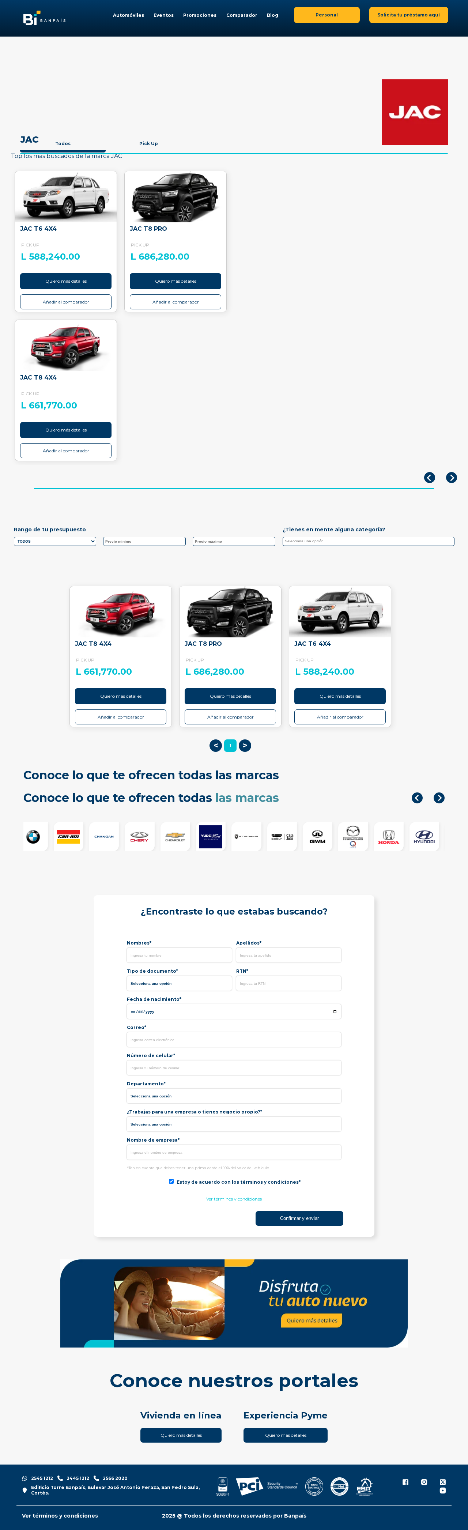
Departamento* (146, 1083)
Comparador (241, 15)
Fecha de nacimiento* (154, 999)
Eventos (164, 15)
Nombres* (139, 943)
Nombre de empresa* (153, 1140)
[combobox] (368, 541)
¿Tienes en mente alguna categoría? (334, 529)
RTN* (242, 971)
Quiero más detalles (66, 281)
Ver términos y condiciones (234, 1199)
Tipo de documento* (152, 971)
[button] (417, 797)
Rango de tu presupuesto (50, 529)
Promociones (199, 15)
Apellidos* (248, 943)
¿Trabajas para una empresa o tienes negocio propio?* (194, 1112)
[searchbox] (370, 542)
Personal (327, 15)
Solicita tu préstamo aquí (408, 15)
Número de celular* (151, 1055)
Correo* (136, 1027)
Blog (272, 15)
